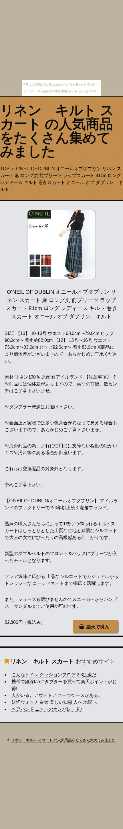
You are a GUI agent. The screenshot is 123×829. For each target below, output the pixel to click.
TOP (4, 168)
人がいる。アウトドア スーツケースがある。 (57, 695)
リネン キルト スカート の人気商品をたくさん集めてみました (57, 131)
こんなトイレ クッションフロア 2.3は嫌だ (53, 674)
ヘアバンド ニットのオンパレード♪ (46, 709)
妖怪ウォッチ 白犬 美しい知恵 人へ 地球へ (54, 702)
